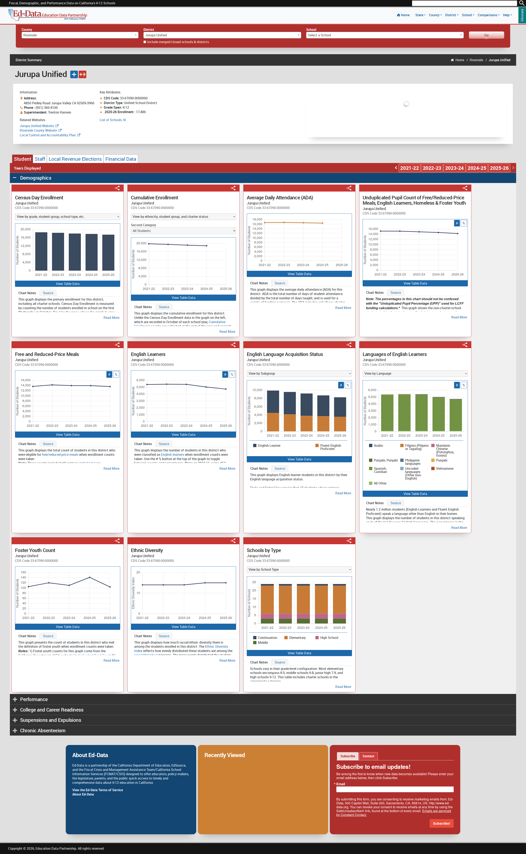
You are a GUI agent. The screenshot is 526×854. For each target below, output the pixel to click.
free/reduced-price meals (60, 454)
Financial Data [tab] (120, 159)
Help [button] (506, 15)
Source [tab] (48, 293)
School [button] (467, 15)
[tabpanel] (67, 308)
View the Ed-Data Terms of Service (97, 790)
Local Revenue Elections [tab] (75, 159)
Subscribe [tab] (347, 756)
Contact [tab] (368, 756)
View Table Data (68, 283)
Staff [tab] (40, 159)
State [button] (419, 15)
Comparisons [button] (488, 15)
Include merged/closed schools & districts (178, 42)
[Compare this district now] (82, 74)
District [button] (451, 15)
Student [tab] (22, 159)
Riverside (476, 60)
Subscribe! (441, 823)
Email (340, 784)
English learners (172, 454)
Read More (111, 317)
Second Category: (144, 225)
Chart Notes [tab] (27, 293)
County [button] (434, 15)
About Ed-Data (83, 794)
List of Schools (111, 120)
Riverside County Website (38, 130)
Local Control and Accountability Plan (48, 135)
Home (405, 15)
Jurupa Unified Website (37, 126)
